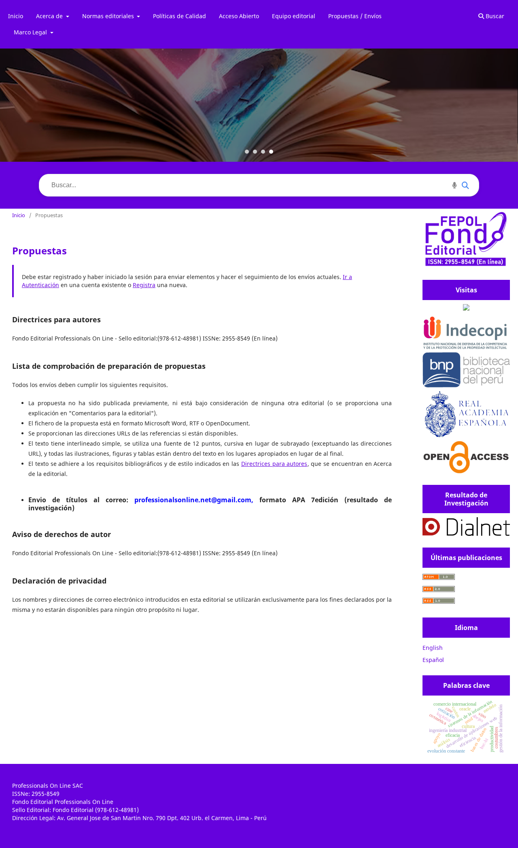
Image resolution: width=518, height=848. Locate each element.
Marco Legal (31, 32)
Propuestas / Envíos (355, 16)
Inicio (15, 16)
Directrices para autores (274, 463)
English (432, 647)
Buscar (494, 16)
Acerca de (50, 16)
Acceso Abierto (239, 16)
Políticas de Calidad (179, 16)
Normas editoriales (109, 16)
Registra (144, 285)
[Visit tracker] (466, 308)
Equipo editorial (293, 16)
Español (433, 660)
